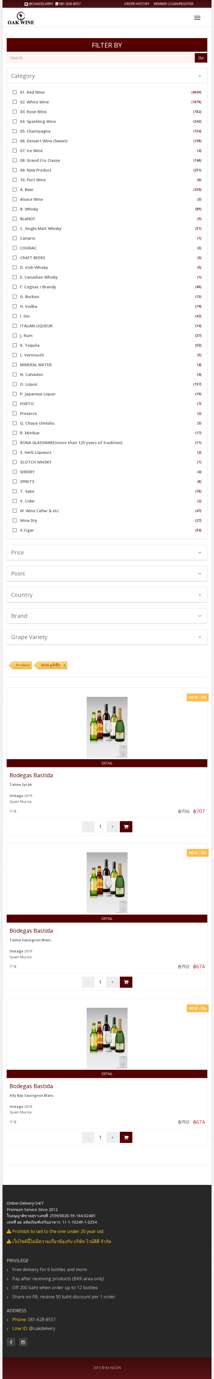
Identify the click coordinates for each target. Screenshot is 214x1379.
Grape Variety (29, 637)
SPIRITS (27, 481)
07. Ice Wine (31, 150)
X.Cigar (27, 530)
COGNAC (28, 248)
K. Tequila (30, 345)
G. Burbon (29, 296)
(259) (197, 189)
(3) (199, 199)
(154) (197, 131)
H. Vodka (28, 306)
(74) (198, 306)
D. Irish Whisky (34, 267)
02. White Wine (34, 102)
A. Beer (26, 189)
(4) (199, 150)
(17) (198, 432)
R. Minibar (30, 432)
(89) (198, 209)
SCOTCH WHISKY (36, 462)
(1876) (196, 102)
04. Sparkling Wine (38, 121)
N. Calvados (31, 374)
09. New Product (36, 170)
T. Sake (27, 491)
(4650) (196, 92)
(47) (198, 510)
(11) (198, 442)
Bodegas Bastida (31, 775)
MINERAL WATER (36, 364)
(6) (199, 179)
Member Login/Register (173, 3)
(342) (197, 121)
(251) (197, 170)
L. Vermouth (32, 355)
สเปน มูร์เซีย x (53, 664)
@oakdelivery (41, 3)
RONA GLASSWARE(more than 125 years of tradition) (71, 442)
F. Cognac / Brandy (38, 286)
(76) (198, 491)
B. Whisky (29, 209)
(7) (199, 403)
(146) (197, 160)
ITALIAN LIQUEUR (36, 325)
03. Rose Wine (33, 111)
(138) (197, 140)
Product (23, 664)
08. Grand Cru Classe (40, 160)
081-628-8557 (69, 3)
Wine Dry (28, 520)
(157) (197, 384)
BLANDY (27, 218)
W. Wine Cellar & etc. (40, 510)
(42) (198, 316)
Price (17, 552)
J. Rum (26, 335)
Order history (136, 3)
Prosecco (28, 413)
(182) (197, 111)
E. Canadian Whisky (39, 277)
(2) (199, 413)
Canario (27, 238)
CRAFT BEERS (32, 257)
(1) (199, 238)
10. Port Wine (33, 179)
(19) (198, 394)
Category (23, 76)
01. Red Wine (32, 92)
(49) (198, 286)
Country (22, 594)
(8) (199, 481)
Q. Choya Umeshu (37, 423)
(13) (198, 296)
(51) (198, 228)
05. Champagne (35, 131)
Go (201, 57)
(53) (198, 345)
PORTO (27, 403)
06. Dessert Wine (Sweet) (43, 140)
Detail (107, 763)
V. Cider (27, 501)
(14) (198, 325)
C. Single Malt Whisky (41, 228)
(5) (199, 218)
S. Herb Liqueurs (35, 452)
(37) (198, 335)
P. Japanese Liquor (38, 394)
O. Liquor (29, 384)
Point (18, 573)
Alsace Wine (31, 199)
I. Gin (25, 316)
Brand (19, 616)
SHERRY (27, 471)
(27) (198, 520)
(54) (198, 530)
